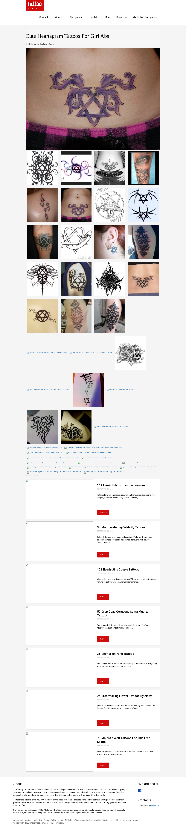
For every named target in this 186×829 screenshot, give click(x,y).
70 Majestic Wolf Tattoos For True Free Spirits (123, 740)
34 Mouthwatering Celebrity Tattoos (121, 527)
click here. (155, 806)
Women (59, 17)
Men (107, 17)
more (102, 512)
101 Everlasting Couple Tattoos (118, 569)
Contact (43, 17)
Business (121, 17)
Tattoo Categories (146, 17)
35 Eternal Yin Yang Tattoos (115, 653)
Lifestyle (93, 17)
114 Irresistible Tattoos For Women (121, 485)
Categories (76, 17)
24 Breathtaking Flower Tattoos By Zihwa (124, 696)
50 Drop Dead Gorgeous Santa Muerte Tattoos (122, 613)
